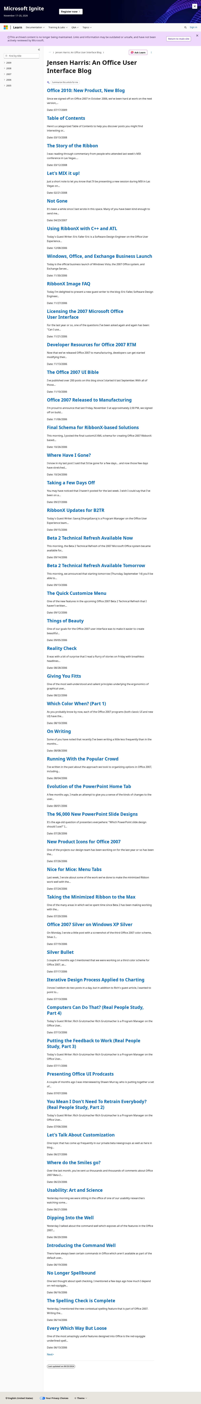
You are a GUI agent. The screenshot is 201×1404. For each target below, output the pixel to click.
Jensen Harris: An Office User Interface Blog (78, 52)
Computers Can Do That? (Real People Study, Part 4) (95, 1010)
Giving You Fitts (64, 676)
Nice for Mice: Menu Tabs (74, 869)
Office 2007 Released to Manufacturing (89, 400)
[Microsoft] (6, 27)
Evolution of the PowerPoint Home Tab (89, 786)
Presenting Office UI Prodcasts (80, 1074)
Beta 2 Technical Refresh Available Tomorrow (96, 565)
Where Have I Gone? (69, 455)
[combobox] (21, 55)
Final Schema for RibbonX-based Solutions (93, 427)
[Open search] (185, 27)
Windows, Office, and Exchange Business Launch (99, 256)
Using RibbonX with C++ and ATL (82, 228)
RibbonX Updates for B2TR (75, 510)
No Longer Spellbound (71, 1273)
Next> (50, 1354)
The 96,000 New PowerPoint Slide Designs (92, 814)
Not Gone (57, 201)
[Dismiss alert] (194, 6)
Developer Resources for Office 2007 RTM (91, 345)
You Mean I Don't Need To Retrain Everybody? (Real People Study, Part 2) (97, 1104)
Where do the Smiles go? (73, 1162)
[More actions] (151, 52)
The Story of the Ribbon (72, 146)
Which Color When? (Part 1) (76, 703)
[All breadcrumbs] (49, 52)
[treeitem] (21, 62)
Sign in (193, 27)
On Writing (59, 731)
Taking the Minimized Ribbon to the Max (91, 897)
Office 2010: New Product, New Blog (86, 90)
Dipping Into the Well (70, 1218)
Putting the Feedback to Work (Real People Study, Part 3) (93, 1043)
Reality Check (62, 648)
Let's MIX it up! (63, 173)
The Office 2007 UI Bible (73, 372)
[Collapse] (39, 49)
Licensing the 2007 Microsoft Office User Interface (85, 314)
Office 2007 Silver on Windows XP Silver (90, 924)
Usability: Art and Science (75, 1190)
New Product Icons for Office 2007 (84, 842)
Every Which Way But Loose (77, 1328)
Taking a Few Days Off (71, 483)
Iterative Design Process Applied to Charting (95, 980)
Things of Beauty (65, 621)
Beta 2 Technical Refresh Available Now (90, 538)
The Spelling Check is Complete (81, 1301)
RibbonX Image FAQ (68, 284)
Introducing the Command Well (81, 1245)
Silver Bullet (60, 952)
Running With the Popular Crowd (83, 759)
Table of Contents (66, 118)
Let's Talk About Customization (81, 1135)
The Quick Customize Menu (76, 593)
